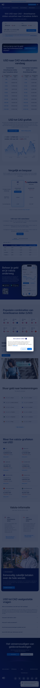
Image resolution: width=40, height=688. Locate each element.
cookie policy (15, 345)
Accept (29, 349)
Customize (24, 349)
